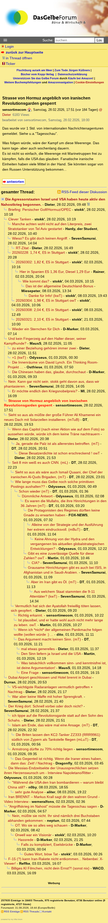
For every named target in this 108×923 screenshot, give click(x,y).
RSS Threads (31, 911)
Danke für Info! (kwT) (45, 296)
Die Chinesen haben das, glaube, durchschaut (49, 372)
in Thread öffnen (19, 58)
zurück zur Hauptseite (24, 52)
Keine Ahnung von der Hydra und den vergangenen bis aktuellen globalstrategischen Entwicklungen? (67, 544)
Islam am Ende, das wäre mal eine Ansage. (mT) (51, 725)
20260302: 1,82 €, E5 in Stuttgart (42, 262)
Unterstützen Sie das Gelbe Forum (36, 78)
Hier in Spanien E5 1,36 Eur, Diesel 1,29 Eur (55, 272)
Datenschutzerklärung (72, 74)
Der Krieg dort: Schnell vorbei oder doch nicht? (45, 706)
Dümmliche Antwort (37, 496)
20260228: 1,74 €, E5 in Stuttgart (38, 252)
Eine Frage (30, 673)
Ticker (10, 64)
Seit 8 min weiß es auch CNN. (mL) (40, 462)
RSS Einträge (12, 911)
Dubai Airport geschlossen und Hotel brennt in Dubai (49, 677)
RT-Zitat (22, 248)
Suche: (47, 40)
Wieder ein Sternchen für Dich (36, 329)
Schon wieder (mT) (34, 491)
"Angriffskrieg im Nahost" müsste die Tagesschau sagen (52, 806)
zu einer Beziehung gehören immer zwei (44, 348)
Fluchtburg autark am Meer (34, 70)
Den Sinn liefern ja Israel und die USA (51, 654)
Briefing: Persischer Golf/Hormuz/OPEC (39, 210)
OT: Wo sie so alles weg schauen (41, 825)
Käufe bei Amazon (80, 78)
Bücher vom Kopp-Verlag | (39, 74)
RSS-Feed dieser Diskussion (84, 192)
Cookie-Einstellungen (89, 82)
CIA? (35, 563)
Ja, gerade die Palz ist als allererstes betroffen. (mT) (57, 444)
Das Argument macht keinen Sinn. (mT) (49, 639)
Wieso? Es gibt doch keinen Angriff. (40, 238)
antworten (15, 182)
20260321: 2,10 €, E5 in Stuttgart (42, 319)
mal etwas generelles (38, 649)
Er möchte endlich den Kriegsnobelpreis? (44, 391)
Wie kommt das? (36, 281)
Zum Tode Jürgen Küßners (72, 70)
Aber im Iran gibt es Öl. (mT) (53, 582)
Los (99, 40)
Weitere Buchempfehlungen (22, 82)
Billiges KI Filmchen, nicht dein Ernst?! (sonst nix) (50, 868)
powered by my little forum (11, 919)
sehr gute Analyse (29, 792)
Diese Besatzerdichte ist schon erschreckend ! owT (59, 453)
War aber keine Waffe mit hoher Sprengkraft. (47, 697)
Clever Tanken (19, 219)
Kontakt (46, 911)
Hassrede (25, 840)
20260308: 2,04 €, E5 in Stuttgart (42, 310)
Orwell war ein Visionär (33, 835)
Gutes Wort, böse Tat (41, 854)
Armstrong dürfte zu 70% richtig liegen (42, 749)
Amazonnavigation (60, 82)
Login (9, 46)
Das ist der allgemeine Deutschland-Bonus (59, 286)
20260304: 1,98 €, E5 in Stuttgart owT (46, 300)
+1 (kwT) (19, 357)
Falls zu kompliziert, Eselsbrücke (47, 844)
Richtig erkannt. (30, 615)
